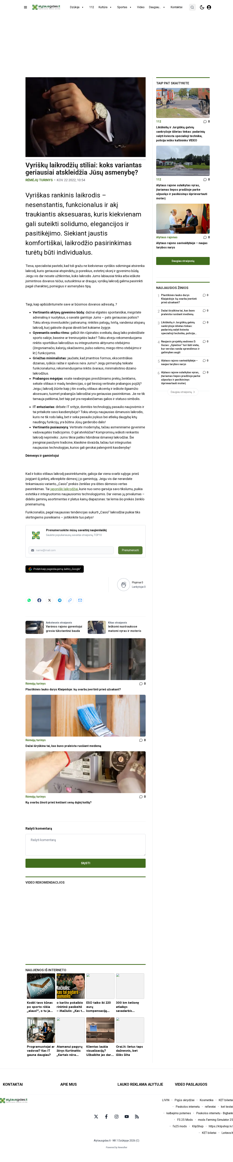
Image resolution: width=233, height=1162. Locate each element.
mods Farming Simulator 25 (215, 1119)
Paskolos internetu (188, 1106)
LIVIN (165, 1100)
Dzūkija (74, 7)
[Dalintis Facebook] (39, 600)
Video (141, 7)
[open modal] (209, 7)
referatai (210, 1106)
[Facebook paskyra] (106, 1116)
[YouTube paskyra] (127, 1116)
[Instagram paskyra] (116, 1116)
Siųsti (85, 863)
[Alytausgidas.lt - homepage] (46, 7)
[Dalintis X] (49, 600)
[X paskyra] (96, 1116)
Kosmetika (206, 1100)
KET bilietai (226, 1100)
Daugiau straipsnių (183, 261)
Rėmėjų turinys (39, 180)
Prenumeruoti (130, 550)
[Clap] (123, 584)
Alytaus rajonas (166, 237)
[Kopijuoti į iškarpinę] (70, 600)
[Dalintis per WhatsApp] (29, 600)
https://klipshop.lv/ (221, 1126)
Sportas (122, 7)
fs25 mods (180, 1126)
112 (91, 7)
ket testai (227, 1106)
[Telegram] (59, 600)
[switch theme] (202, 7)
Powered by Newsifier (116, 1147)
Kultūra (102, 7)
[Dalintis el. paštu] (80, 600)
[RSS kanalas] (137, 1116)
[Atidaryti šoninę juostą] (25, 7)
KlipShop (198, 1126)
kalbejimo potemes (179, 1113)
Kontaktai (176, 7)
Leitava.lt (227, 1133)
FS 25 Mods (185, 1119)
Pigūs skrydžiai (184, 1100)
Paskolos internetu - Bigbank (214, 1113)
